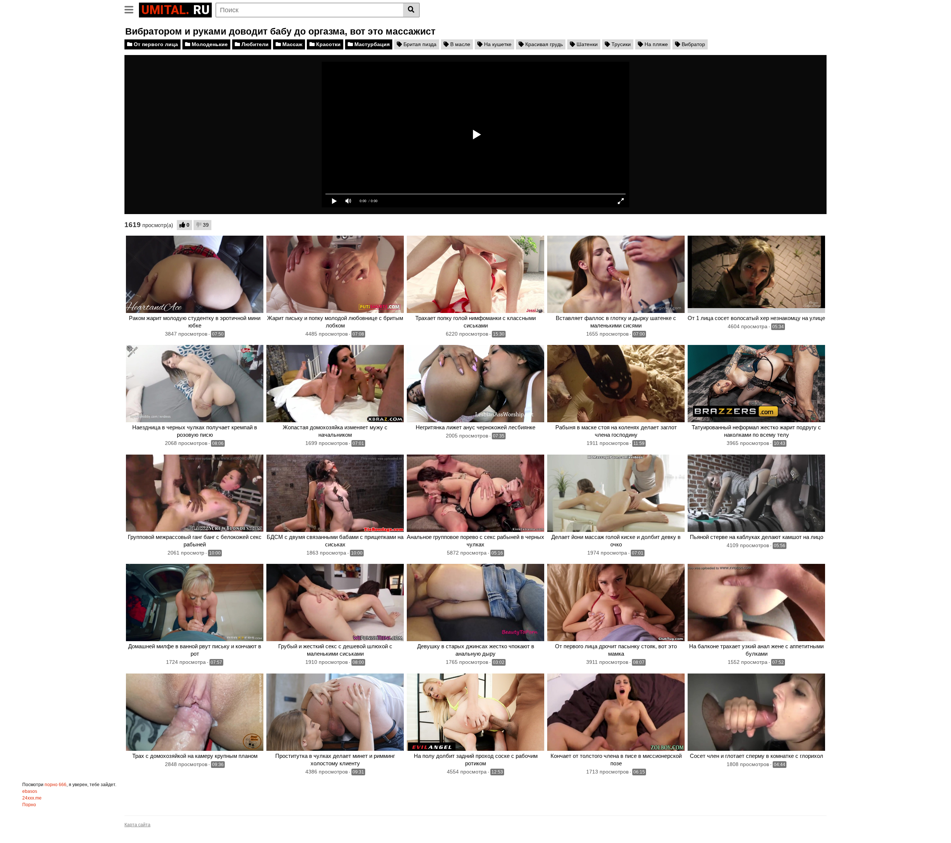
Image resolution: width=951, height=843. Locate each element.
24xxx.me (32, 798)
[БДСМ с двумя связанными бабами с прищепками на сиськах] (335, 493)
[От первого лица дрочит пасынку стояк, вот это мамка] (616, 602)
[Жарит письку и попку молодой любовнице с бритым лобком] (335, 274)
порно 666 (55, 784)
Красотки (328, 44)
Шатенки (586, 44)
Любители (254, 44)
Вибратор (692, 44)
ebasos (29, 791)
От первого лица (155, 44)
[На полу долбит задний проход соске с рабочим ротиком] (475, 712)
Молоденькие (209, 44)
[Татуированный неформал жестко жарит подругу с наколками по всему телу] (756, 383)
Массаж (291, 44)
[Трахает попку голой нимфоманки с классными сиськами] (475, 274)
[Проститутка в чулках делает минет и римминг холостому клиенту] (335, 712)
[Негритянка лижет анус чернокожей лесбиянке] (475, 383)
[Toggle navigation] (131, 9)
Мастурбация (371, 44)
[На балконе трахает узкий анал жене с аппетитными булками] (756, 602)
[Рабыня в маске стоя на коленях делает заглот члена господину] (616, 383)
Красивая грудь (543, 44)
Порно (29, 804)
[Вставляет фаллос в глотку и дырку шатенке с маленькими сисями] (616, 274)
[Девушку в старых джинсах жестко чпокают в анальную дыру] (475, 602)
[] (411, 10)
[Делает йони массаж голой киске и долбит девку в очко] (616, 493)
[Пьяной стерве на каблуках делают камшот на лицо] (756, 493)
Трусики (620, 44)
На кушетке (497, 44)
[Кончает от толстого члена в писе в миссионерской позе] (616, 712)
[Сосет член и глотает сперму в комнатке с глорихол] (756, 712)
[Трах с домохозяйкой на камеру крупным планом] (194, 712)
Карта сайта (137, 824)
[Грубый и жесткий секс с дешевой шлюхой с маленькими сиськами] (335, 602)
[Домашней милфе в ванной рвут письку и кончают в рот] (194, 602)
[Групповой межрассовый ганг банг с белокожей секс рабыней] (194, 493)
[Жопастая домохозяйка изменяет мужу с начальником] (335, 383)
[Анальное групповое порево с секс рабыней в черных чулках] (475, 493)
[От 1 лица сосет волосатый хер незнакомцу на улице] (756, 274)
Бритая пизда (419, 44)
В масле (459, 44)
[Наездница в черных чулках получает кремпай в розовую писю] (194, 383)
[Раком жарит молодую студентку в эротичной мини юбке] (194, 274)
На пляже (655, 44)
